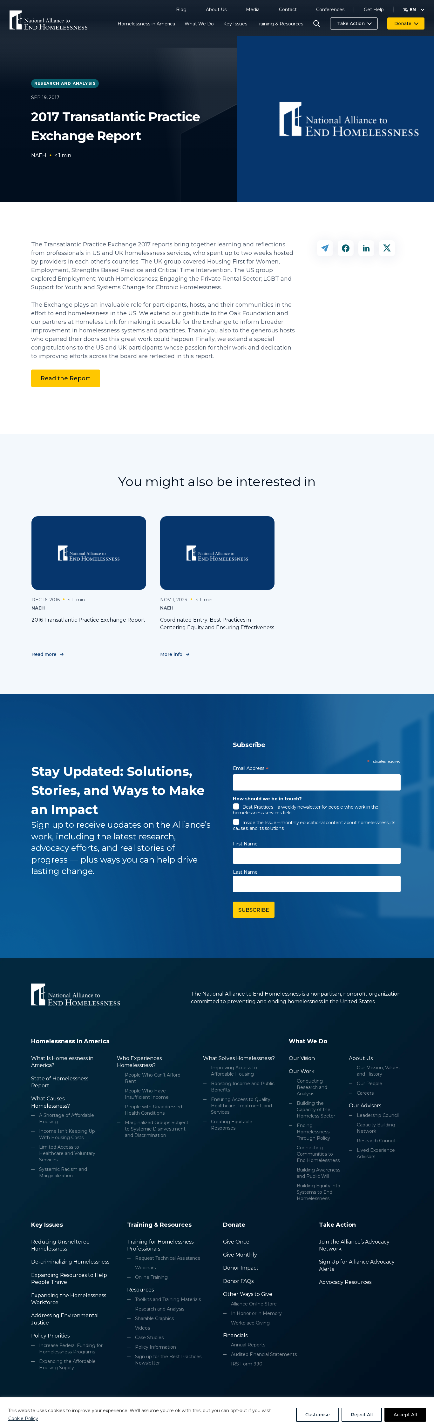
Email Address (250, 769)
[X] (387, 248)
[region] (217, 1412)
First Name (245, 844)
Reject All (362, 1415)
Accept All (405, 1415)
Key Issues (235, 24)
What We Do (199, 24)
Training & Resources (280, 24)
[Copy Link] (325, 248)
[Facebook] (346, 248)
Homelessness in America (146, 24)
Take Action (351, 23)
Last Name (245, 872)
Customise (317, 1415)
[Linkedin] (366, 248)
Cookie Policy (23, 1418)
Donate (402, 23)
